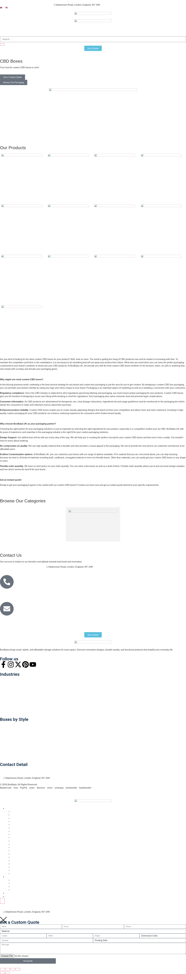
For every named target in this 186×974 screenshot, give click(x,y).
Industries (7, 33)
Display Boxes (10, 737)
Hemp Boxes (17, 847)
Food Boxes (8, 686)
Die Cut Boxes (10, 731)
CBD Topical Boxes (104, 299)
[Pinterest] (25, 664)
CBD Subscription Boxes (14, 299)
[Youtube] (32, 664)
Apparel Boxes (10, 704)
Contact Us (57, 33)
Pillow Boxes (9, 749)
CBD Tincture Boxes (59, 299)
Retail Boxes (9, 679)
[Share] (12, 969)
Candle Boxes (18, 818)
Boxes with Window (12, 724)
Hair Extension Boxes (21, 844)
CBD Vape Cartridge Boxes (155, 299)
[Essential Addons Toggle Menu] (2, 901)
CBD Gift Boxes (102, 194)
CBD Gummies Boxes (152, 198)
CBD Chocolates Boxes (13, 198)
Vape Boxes (17, 873)
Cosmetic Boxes (19, 834)
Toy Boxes (16, 870)
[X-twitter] (18, 664)
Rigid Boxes (9, 692)
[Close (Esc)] (18, 969)
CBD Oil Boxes (102, 245)
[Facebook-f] (3, 664)
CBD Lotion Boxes (58, 248)
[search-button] (2, 44)
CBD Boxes (16, 824)
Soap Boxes (9, 756)
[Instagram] (10, 664)
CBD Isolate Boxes (11, 248)
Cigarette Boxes (18, 828)
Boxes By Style (25, 33)
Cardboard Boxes (19, 821)
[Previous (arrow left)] (2, 973)
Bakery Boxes (9, 698)
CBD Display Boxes (58, 198)
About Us (42, 33)
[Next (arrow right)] (7, 973)
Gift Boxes (16, 841)
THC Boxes (7, 349)
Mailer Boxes (9, 711)
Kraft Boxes (16, 854)
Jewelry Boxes (18, 851)
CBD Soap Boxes (150, 248)
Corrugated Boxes (19, 831)
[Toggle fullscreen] (7, 969)
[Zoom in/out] (2, 969)
